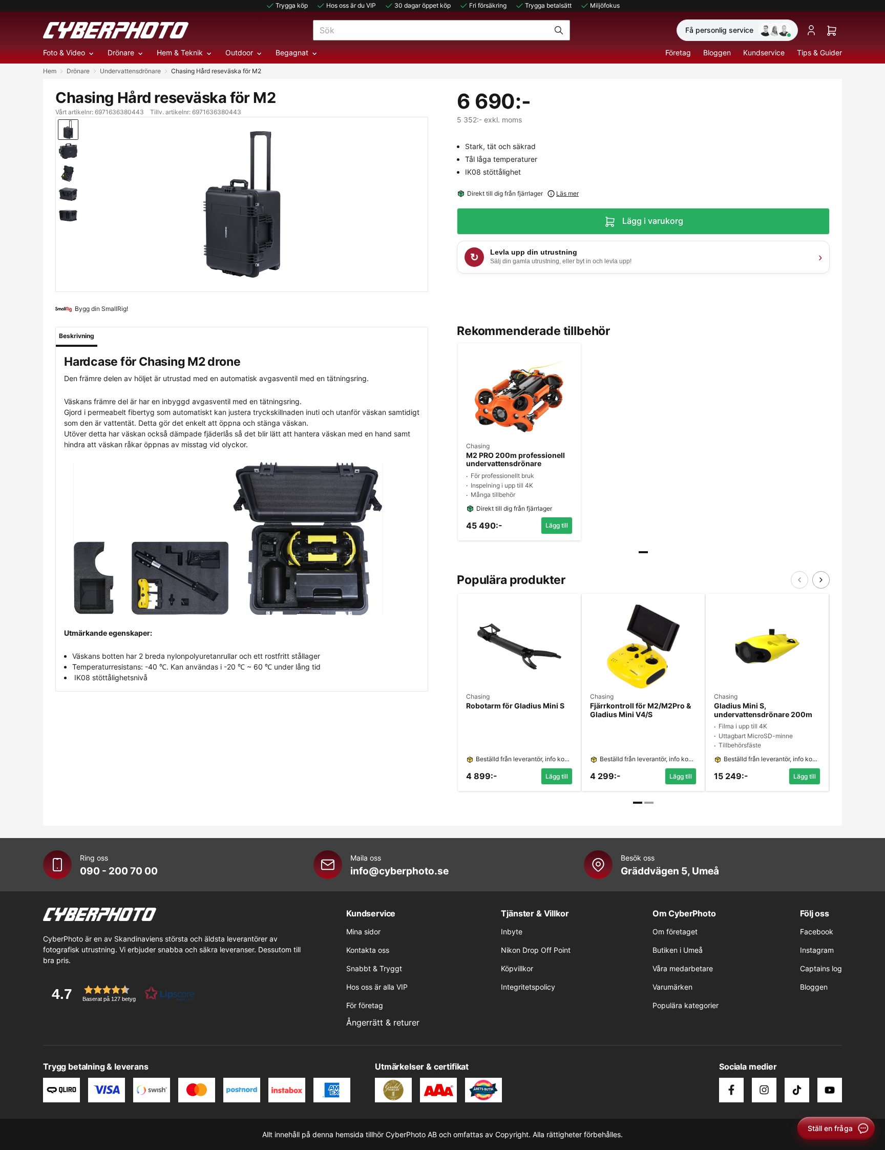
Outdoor (239, 52)
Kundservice (764, 52)
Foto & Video (64, 52)
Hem (49, 71)
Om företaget (675, 931)
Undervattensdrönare (130, 71)
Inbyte (511, 931)
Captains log (821, 968)
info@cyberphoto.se (399, 871)
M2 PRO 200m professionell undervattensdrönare (515, 459)
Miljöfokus (605, 5)
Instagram (817, 950)
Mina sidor (363, 931)
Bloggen (717, 52)
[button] (120, 993)
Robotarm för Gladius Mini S (515, 706)
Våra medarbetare (682, 968)
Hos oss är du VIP (351, 5)
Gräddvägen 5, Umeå (670, 871)
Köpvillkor (517, 968)
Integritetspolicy (528, 986)
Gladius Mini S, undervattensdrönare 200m (763, 710)
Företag (678, 52)
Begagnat (292, 52)
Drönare (121, 52)
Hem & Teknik (180, 52)
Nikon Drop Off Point (536, 950)
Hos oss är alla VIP (377, 986)
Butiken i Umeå (677, 950)
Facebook (816, 931)
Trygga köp (292, 5)
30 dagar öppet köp (422, 5)
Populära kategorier (685, 1005)
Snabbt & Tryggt (374, 968)
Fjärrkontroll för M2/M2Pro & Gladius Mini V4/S (640, 710)
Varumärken (672, 986)
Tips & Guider (819, 52)
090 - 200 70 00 (119, 871)
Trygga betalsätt (548, 5)
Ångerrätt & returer (382, 1022)
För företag (364, 1005)
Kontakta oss (367, 950)
